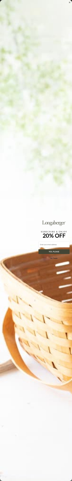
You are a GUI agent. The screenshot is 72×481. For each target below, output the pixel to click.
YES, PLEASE (54, 252)
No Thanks (54, 258)
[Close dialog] (69, 2)
